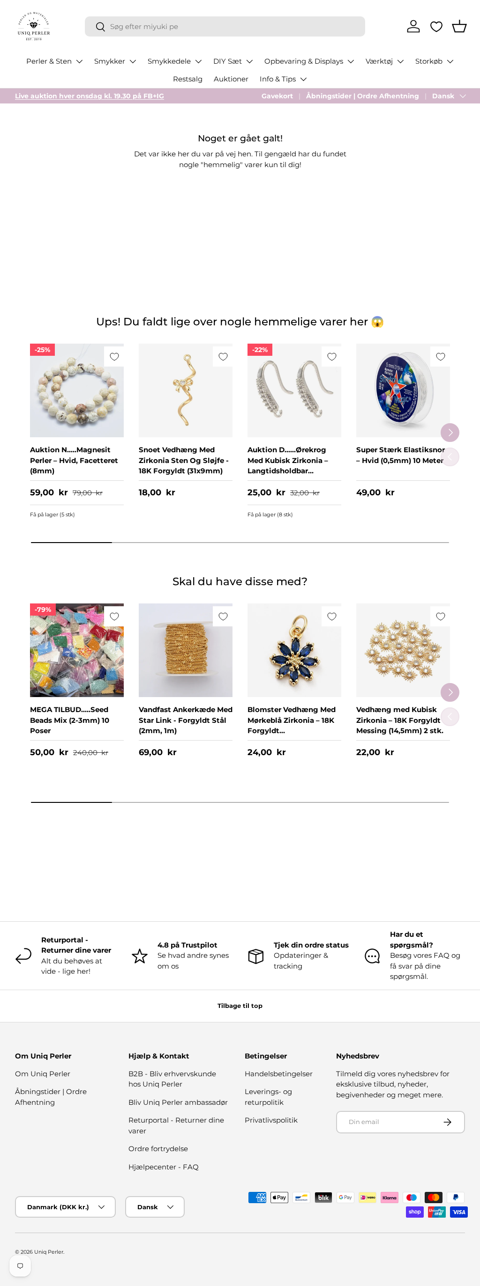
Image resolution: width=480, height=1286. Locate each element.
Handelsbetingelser (279, 1073)
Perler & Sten (49, 61)
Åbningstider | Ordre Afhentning (362, 96)
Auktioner (231, 78)
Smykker (109, 61)
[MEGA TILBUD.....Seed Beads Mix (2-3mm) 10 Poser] (77, 650)
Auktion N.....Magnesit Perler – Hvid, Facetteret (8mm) (74, 460)
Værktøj (379, 61)
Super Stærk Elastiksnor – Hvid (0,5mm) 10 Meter (400, 455)
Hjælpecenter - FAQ (163, 1166)
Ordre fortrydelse (158, 1148)
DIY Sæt (227, 61)
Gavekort (277, 96)
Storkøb (428, 61)
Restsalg (187, 78)
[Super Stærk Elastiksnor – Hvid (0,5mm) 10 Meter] (403, 390)
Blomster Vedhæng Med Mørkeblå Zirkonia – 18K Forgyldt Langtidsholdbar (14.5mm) (292, 730)
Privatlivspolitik (271, 1120)
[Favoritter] (436, 26)
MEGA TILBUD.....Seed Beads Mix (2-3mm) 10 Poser (69, 720)
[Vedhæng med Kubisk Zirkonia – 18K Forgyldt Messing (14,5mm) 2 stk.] (403, 650)
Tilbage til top (240, 1005)
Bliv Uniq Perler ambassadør (178, 1102)
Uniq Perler (48, 1252)
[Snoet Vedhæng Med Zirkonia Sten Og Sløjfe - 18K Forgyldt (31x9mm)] (185, 390)
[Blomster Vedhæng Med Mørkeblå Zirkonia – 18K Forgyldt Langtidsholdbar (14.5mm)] (294, 650)
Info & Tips (278, 78)
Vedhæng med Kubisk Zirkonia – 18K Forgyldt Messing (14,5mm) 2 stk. (399, 720)
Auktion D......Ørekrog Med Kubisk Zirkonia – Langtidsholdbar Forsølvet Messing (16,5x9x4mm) (288, 470)
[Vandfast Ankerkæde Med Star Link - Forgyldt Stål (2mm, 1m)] (185, 650)
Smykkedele (169, 61)
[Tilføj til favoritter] (114, 356)
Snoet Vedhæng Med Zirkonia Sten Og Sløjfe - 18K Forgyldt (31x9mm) (184, 460)
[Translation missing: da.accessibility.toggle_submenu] (79, 61)
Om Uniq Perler (42, 1073)
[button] (459, 26)
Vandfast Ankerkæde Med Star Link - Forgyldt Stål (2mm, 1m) (185, 720)
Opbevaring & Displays (303, 61)
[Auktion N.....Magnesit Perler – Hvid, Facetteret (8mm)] (77, 390)
